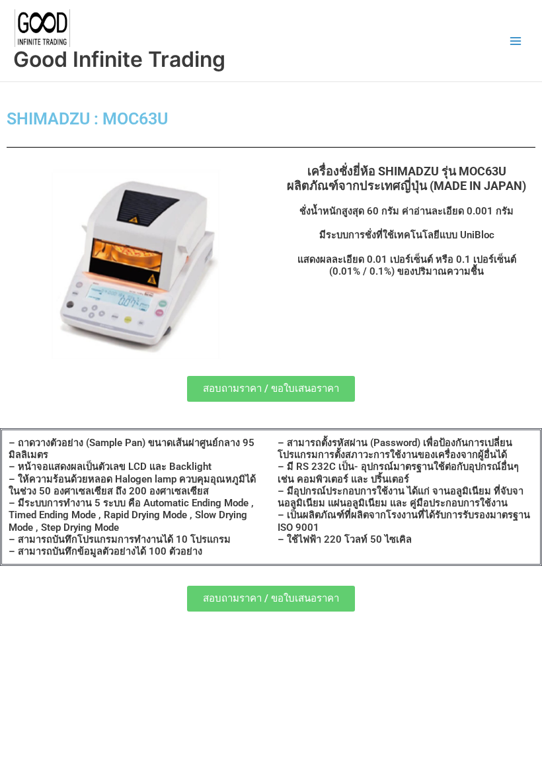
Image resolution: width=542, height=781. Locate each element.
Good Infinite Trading (119, 59)
